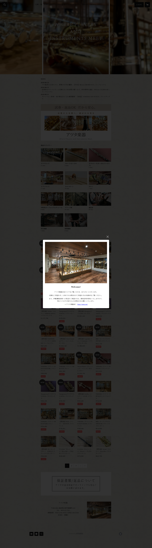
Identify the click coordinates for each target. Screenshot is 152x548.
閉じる (108, 237)
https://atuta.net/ (82, 304)
